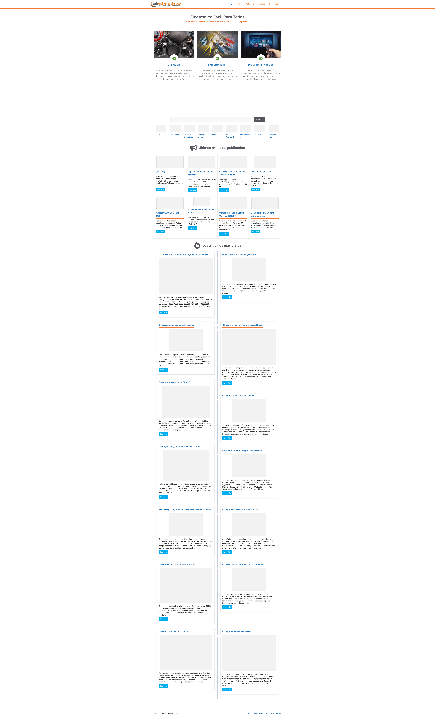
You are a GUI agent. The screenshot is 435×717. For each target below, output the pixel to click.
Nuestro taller (217, 64)
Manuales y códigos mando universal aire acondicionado (185, 509)
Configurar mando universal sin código (176, 325)
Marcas (215, 134)
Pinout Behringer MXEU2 (262, 171)
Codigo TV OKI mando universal (173, 631)
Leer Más (160, 189)
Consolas (159, 134)
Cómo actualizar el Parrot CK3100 (174, 382)
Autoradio (250, 4)
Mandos (261, 4)
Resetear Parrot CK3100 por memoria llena (242, 450)
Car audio (174, 64)
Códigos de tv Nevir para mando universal (241, 509)
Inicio (231, 4)
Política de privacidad (255, 713)
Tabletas (258, 134)
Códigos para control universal (236, 631)
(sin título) (160, 171)
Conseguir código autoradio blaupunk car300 (180, 446)
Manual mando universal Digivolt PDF (239, 254)
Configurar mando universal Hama (238, 395)
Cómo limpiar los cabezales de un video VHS (242, 564)
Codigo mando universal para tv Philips (177, 564)
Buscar (259, 119)
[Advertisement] (174, 99)
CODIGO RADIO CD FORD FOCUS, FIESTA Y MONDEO (183, 254)
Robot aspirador (275, 4)
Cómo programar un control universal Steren (242, 325)
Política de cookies (273, 713)
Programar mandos (261, 64)
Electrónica (174, 134)
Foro (240, 4)
